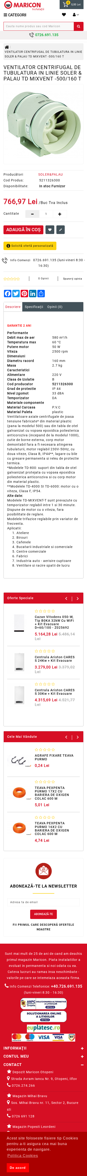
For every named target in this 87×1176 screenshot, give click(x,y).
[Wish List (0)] (64, 15)
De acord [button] (18, 1167)
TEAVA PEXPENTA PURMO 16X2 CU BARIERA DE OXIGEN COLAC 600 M (52, 828)
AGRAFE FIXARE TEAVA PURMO (54, 757)
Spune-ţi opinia (72, 278)
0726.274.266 (23, 1085)
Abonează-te (43, 914)
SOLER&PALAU (50, 174)
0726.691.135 (44, 260)
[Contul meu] (76, 15)
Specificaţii (34, 307)
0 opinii (43, 278)
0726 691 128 (23, 1116)
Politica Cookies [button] (22, 1156)
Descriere (13, 307)
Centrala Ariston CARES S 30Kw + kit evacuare (55, 691)
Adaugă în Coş (23, 229)
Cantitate (10, 213)
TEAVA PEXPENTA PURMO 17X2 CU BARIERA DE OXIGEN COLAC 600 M (52, 793)
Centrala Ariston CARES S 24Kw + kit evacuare (55, 658)
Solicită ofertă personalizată (31, 245)
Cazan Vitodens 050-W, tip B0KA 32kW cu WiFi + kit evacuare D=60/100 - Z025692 (54, 622)
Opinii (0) (55, 307)
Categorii (16, 15)
